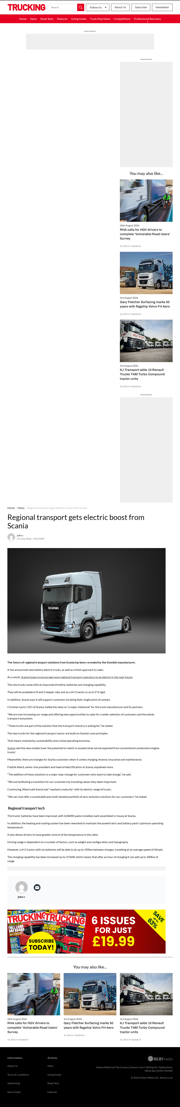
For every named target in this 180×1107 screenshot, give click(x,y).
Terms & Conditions (18, 1074)
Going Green (78, 18)
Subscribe (141, 7)
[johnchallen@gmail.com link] (37, 887)
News (33, 18)
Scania (11, 748)
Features (62, 18)
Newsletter (162, 7)
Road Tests (46, 18)
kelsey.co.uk (166, 1077)
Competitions (122, 18)
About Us (120, 7)
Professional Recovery (147, 18)
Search (80, 7)
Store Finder (14, 1091)
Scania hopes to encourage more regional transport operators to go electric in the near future (76, 677)
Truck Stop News (100, 18)
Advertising (13, 1083)
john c (20, 535)
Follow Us (96, 7)
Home (23, 18)
